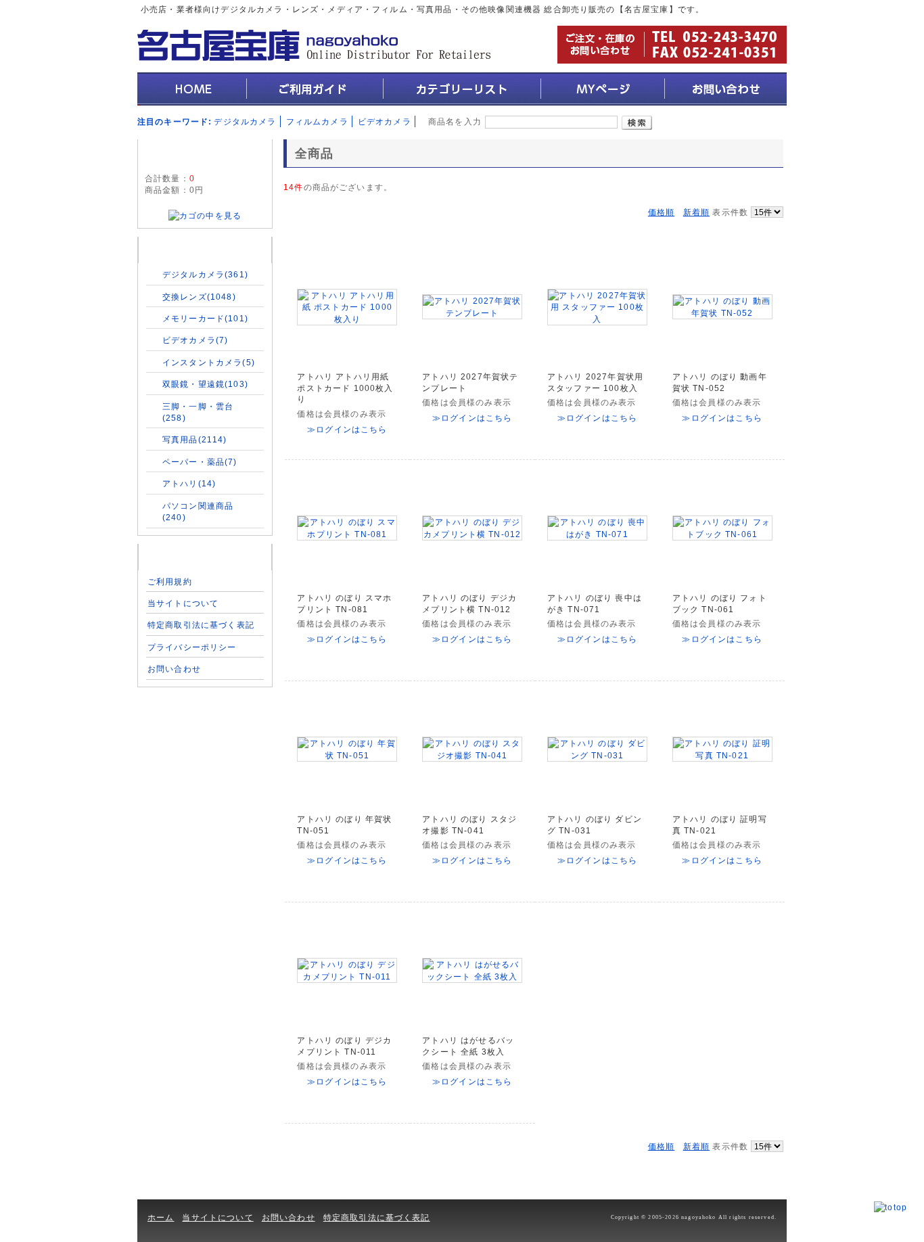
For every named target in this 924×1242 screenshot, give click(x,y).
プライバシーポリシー (192, 647)
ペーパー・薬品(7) (199, 461)
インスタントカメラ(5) (208, 362)
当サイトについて (182, 603)
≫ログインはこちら (347, 429)
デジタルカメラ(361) (205, 274)
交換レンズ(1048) (199, 296)
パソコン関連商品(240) (197, 511)
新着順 (696, 212)
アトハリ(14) (189, 483)
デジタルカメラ (245, 121)
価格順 (661, 212)
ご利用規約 (169, 581)
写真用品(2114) (194, 439)
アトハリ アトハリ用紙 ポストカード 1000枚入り (345, 388)
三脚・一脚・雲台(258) (197, 412)
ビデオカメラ (384, 121)
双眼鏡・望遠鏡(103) (205, 384)
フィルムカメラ (317, 121)
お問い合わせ (174, 668)
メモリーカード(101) (205, 318)
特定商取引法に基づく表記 (200, 624)
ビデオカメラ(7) (195, 340)
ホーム (160, 1217)
